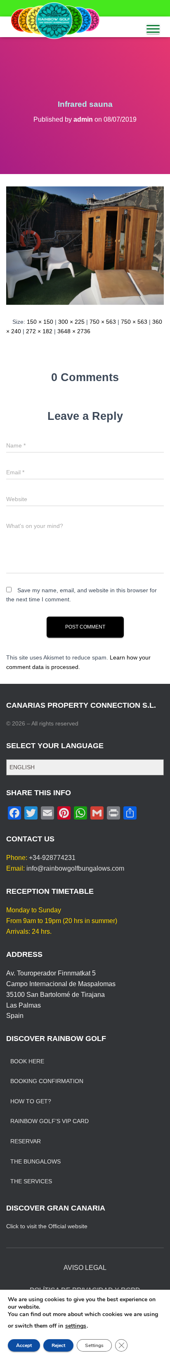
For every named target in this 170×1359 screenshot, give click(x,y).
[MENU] (153, 29)
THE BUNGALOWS (35, 1161)
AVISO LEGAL (85, 1267)
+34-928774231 (52, 857)
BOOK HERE (27, 1061)
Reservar (25, 1141)
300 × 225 (71, 321)
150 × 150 (40, 321)
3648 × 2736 (73, 331)
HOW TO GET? (30, 1101)
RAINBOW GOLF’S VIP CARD (49, 1121)
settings (75, 1326)
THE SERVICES (31, 1181)
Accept (24, 1345)
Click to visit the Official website (46, 1226)
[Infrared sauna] (85, 245)
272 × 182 (39, 331)
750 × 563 (103, 321)
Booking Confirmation (46, 1081)
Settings (94, 1345)
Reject (58, 1345)
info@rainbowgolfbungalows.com (75, 868)
